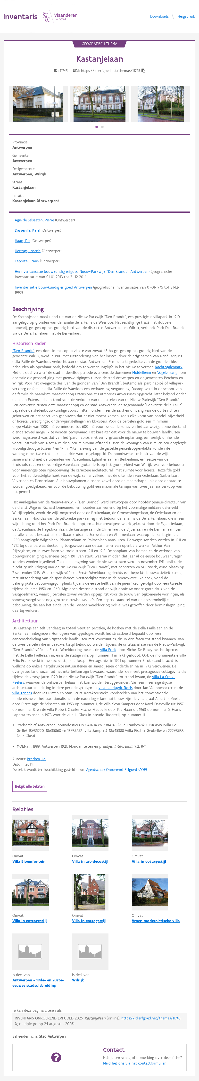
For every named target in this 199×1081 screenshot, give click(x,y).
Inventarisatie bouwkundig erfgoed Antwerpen (53, 287)
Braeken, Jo (36, 759)
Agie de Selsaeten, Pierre (34, 220)
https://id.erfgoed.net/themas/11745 (151, 1018)
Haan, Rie (22, 240)
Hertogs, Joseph (28, 251)
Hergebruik (186, 16)
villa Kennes (22, 693)
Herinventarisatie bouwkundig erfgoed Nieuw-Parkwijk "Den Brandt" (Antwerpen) (82, 271)
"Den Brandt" (23, 350)
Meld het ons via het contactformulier (134, 1063)
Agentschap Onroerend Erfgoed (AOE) (116, 769)
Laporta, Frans (27, 261)
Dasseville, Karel (27, 230)
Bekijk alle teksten (30, 786)
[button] (97, 127)
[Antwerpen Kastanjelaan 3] (38, 104)
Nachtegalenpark (168, 367)
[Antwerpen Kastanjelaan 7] (99, 104)
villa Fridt (108, 649)
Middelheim (141, 372)
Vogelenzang (167, 372)
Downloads (159, 16)
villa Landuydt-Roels (116, 687)
